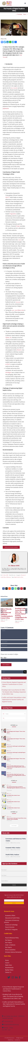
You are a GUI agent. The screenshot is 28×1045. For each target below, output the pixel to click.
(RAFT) (7, 197)
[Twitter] (9, 977)
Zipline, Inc (8, 337)
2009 (19, 240)
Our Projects (8, 942)
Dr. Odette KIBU (14, 565)
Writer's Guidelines (10, 949)
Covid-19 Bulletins (10, 945)
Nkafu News (8, 965)
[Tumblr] (18, 588)
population (6, 108)
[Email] (24, 588)
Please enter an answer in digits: (9, 654)
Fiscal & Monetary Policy (12, 938)
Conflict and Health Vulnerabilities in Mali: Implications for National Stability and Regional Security (14, 699)
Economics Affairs (10, 915)
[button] (2, 610)
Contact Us (8, 972)
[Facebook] (3, 588)
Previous (19, 14)
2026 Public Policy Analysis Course (13, 795)
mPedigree (8, 372)
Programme (13, 214)
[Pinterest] (21, 588)
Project (18, 226)
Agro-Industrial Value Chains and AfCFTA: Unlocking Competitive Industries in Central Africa (16, 787)
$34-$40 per (14, 88)
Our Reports (8, 940)
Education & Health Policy (12, 918)
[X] (6, 588)
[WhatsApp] (15, 588)
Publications (8, 577)
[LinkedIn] (12, 588)
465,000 (18, 302)
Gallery (8, 602)
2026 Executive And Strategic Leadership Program (16, 746)
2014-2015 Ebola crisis (18, 310)
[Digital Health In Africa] (14, 28)
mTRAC (7, 364)
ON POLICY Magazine (11, 929)
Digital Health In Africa (18, 577)
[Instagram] (13, 977)
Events (7, 960)
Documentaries (9, 967)
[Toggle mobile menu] (25, 3)
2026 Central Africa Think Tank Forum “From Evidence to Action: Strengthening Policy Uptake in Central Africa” (16, 767)
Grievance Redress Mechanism (13, 952)
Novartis (19, 350)
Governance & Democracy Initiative (11, 921)
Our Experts (8, 947)
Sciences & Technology (11, 925)
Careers (7, 962)
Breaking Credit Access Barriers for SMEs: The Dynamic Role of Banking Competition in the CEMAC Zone (19, 602)
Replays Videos (9, 970)
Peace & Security (9, 927)
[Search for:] (12, 672)
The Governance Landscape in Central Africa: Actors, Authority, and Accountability (16, 819)
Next (24, 14)
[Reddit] (9, 588)
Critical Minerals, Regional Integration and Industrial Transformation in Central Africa (4, 602)
